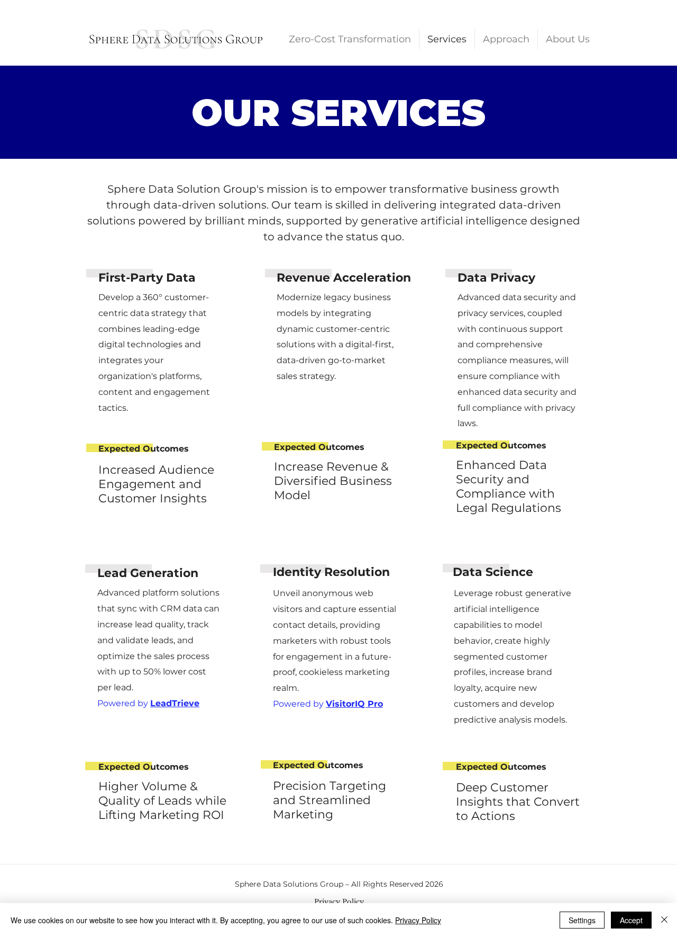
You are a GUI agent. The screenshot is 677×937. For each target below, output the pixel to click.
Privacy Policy (418, 920)
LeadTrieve (174, 703)
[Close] (664, 920)
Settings (582, 920)
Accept (631, 920)
